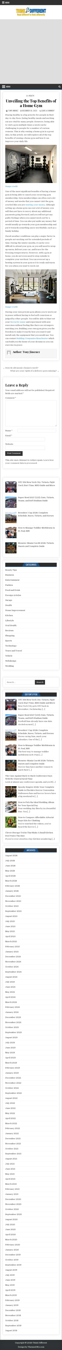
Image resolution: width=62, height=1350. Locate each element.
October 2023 (12, 1027)
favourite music (18, 322)
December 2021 (13, 1138)
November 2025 (13, 901)
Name (8, 431)
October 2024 (12, 967)
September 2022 (13, 1093)
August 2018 (11, 1330)
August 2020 (11, 1219)
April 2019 (10, 1290)
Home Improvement (15, 610)
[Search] (59, 86)
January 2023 (12, 1073)
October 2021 (11, 1149)
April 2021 (10, 1179)
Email (8, 435)
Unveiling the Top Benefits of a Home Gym (31, 103)
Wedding (9, 666)
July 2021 (10, 1164)
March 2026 (11, 881)
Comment (10, 398)
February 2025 (12, 946)
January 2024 (12, 1012)
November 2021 (13, 1143)
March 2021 (11, 1184)
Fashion (9, 585)
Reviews (9, 630)
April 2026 (10, 876)
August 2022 (11, 1098)
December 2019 (13, 1255)
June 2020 (10, 1229)
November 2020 (13, 1204)
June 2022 (10, 1108)
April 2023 (10, 1058)
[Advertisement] (31, 51)
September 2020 (13, 1214)
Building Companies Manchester (32, 338)
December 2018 (13, 1310)
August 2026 (11, 855)
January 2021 (11, 1194)
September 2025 (13, 911)
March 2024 (11, 1002)
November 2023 (13, 1022)
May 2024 (10, 992)
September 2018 (13, 1325)
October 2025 (12, 906)
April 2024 (10, 997)
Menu (7, 2)
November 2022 (13, 1083)
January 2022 (12, 1133)
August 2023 (11, 1037)
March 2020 (11, 1239)
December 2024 (13, 956)
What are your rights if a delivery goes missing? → (34, 371)
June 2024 (10, 987)
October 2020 (12, 1209)
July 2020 (10, 1224)
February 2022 (12, 1128)
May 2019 (10, 1285)
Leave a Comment (48, 110)
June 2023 (10, 1048)
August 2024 (11, 977)
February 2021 (12, 1189)
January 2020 (12, 1250)
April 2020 (10, 1234)
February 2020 (12, 1245)
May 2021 (10, 1174)
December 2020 (13, 1199)
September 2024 (13, 972)
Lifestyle (9, 620)
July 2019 (10, 1275)
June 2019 (10, 1280)
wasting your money (35, 205)
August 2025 (11, 916)
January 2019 (11, 1305)
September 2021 (13, 1154)
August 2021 (11, 1159)
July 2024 (10, 982)
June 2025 (10, 926)
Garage (8, 600)
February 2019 (12, 1300)
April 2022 (10, 1118)
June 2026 (10, 866)
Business (9, 575)
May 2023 (10, 1052)
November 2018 (13, 1315)
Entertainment (12, 580)
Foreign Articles (13, 595)
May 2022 (10, 1113)
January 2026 (12, 891)
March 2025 (11, 941)
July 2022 (10, 1103)
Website (9, 444)
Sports (8, 641)
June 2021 (10, 1169)
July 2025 (10, 921)
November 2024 (13, 962)
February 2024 (12, 1007)
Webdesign (10, 661)
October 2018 (11, 1320)
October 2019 (11, 1260)
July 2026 (10, 860)
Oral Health (10, 625)
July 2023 (10, 1042)
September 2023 (13, 1032)
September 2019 (13, 1265)
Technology (11, 646)
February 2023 (12, 1068)
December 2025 (13, 896)
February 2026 (12, 886)
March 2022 (11, 1123)
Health (31, 95)
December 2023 (13, 1017)
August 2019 (11, 1270)
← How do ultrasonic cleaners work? (20, 368)
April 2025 (10, 936)
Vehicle (8, 656)
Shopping (10, 635)
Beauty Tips (11, 570)
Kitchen (9, 615)
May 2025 (10, 931)
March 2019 (11, 1295)
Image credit (11, 186)
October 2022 (12, 1088)
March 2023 (11, 1063)
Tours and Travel (13, 651)
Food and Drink (12, 590)
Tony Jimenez (13, 110)
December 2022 (13, 1078)
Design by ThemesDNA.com (31, 1347)
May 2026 (10, 871)
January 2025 (12, 952)
